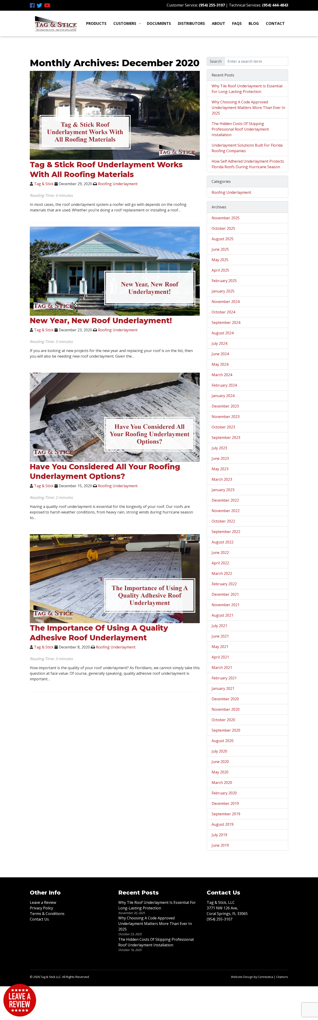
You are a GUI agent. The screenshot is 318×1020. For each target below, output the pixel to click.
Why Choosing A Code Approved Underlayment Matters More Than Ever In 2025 (248, 107)
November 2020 (226, 709)
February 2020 (224, 793)
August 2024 (222, 333)
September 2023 (226, 437)
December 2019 (225, 803)
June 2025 (220, 249)
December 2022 (225, 500)
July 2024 (219, 343)
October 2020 (223, 719)
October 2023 (223, 427)
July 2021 (219, 625)
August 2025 (222, 238)
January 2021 (223, 688)
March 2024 (222, 374)
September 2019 (226, 813)
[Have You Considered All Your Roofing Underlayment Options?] (115, 416)
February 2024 (224, 385)
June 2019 (220, 845)
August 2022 (222, 542)
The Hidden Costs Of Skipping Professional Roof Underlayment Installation (240, 129)
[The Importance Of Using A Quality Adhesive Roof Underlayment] (115, 578)
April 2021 (220, 657)
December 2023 (225, 406)
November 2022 (226, 510)
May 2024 (220, 364)
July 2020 (219, 751)
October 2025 (223, 228)
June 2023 (220, 458)
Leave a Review (43, 902)
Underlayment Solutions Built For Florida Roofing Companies (247, 148)
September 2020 (226, 730)
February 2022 (224, 583)
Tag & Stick (44, 183)
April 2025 (220, 270)
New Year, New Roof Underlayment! (101, 320)
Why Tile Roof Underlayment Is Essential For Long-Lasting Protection (247, 88)
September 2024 (226, 322)
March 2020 (222, 782)
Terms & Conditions (47, 913)
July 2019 (219, 834)
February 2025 (224, 280)
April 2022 (220, 563)
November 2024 (226, 301)
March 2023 (222, 479)
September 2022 (226, 531)
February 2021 (224, 678)
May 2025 (220, 259)
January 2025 (223, 291)
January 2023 (223, 489)
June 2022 (220, 552)
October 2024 (223, 312)
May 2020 (220, 772)
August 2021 (222, 615)
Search (216, 61)
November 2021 (226, 604)
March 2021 (222, 667)
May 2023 (220, 468)
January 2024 (223, 395)
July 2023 (219, 448)
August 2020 (222, 740)
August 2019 (222, 824)
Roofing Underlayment (118, 183)
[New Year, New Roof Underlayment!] (115, 270)
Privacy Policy (41, 908)
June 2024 (220, 353)
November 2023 (226, 416)
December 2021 (225, 594)
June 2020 (220, 761)
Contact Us (39, 919)
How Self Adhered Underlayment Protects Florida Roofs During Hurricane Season (248, 164)
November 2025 (226, 217)
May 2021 (220, 646)
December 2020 (225, 698)
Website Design (242, 977)
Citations (282, 977)
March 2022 (222, 573)
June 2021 (220, 636)
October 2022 (223, 521)
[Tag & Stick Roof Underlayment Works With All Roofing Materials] (115, 115)
